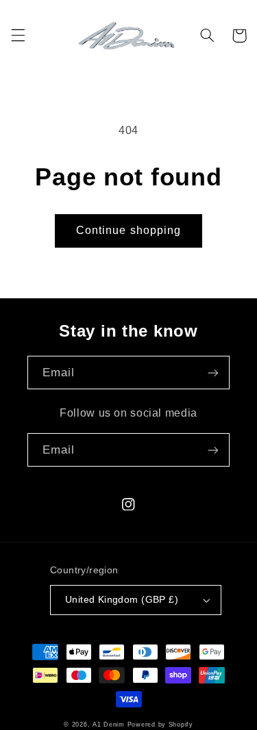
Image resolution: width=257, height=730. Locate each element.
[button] (18, 35)
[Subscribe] (213, 372)
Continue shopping (128, 230)
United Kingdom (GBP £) (121, 600)
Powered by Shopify (160, 724)
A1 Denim (109, 724)
